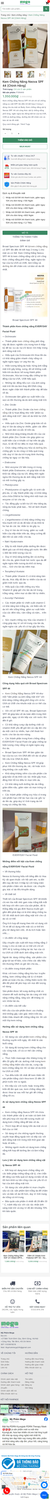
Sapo (26, 1497)
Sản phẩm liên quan (17, 1227)
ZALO (44, 1495)
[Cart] (47, 3)
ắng (21, 693)
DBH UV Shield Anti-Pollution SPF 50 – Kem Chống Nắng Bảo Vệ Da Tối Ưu (36, 1257)
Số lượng (7, 129)
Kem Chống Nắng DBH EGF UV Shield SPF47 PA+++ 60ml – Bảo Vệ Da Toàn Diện (13, 1257)
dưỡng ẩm (8, 266)
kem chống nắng (38, 246)
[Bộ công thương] (21, 1462)
